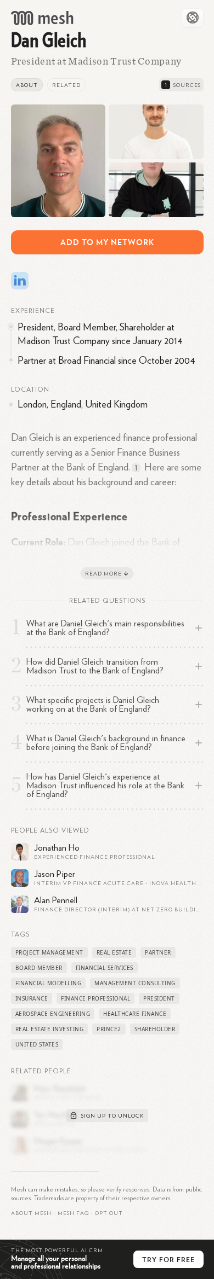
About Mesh (31, 1213)
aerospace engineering (53, 1014)
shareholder (155, 1029)
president (159, 998)
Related (66, 85)
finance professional (95, 998)
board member (39, 968)
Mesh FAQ (73, 1213)
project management (49, 952)
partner (158, 952)
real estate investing (49, 1029)
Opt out (109, 1213)
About (27, 85)
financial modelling (48, 983)
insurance (31, 998)
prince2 (109, 1029)
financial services (104, 968)
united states (37, 1044)
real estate (114, 952)
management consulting (135, 983)
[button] (73, 1213)
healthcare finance (134, 1014)
